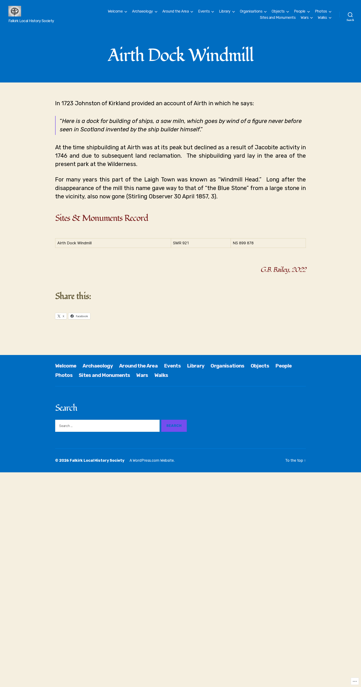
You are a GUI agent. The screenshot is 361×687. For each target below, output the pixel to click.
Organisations (251, 11)
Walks (322, 17)
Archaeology (142, 11)
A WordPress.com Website (152, 460)
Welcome (115, 11)
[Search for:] (106, 427)
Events (204, 11)
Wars (304, 17)
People (299, 11)
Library (224, 11)
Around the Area (175, 11)
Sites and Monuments (278, 17)
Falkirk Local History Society (97, 460)
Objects (278, 11)
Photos (321, 11)
